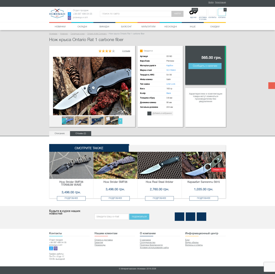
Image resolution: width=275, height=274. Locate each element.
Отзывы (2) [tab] (80, 134)
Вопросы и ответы (194, 245)
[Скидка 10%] (204, 165)
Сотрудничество (147, 242)
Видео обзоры (192, 242)
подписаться (139, 217)
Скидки (214, 27)
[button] (64, 121)
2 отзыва (126, 51)
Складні (82, 27)
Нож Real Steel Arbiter (159, 182)
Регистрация (220, 2)
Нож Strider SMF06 (115, 182)
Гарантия (99, 242)
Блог (187, 240)
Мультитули (148, 27)
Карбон (169, 66)
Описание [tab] (60, 134)
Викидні (104, 27)
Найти (177, 14)
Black (168, 93)
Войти (211, 2)
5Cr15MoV (171, 70)
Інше (193, 27)
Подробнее (71, 198)
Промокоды (100, 245)
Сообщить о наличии (205, 66)
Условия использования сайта (154, 248)
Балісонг (126, 27)
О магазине (145, 240)
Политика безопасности (151, 245)
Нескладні (170, 27)
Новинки (60, 27)
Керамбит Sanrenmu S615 (203, 182)
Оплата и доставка (104, 240)
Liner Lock (170, 84)
